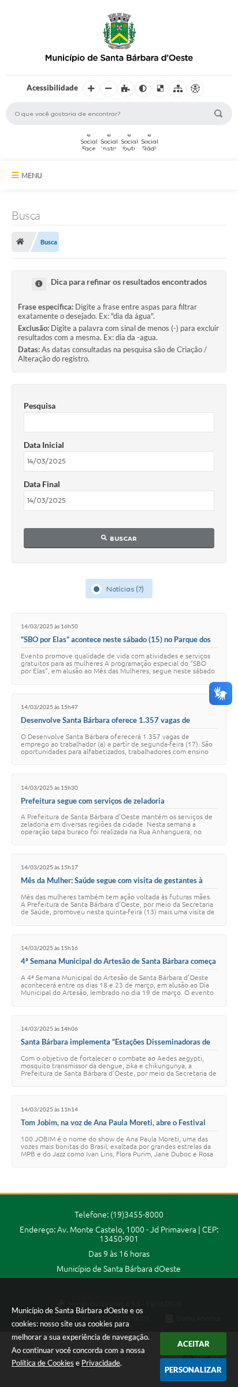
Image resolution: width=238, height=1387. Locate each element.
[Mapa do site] (177, 88)
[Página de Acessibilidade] (195, 88)
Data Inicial (44, 445)
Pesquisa (39, 405)
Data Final (42, 484)
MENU (31, 175)
